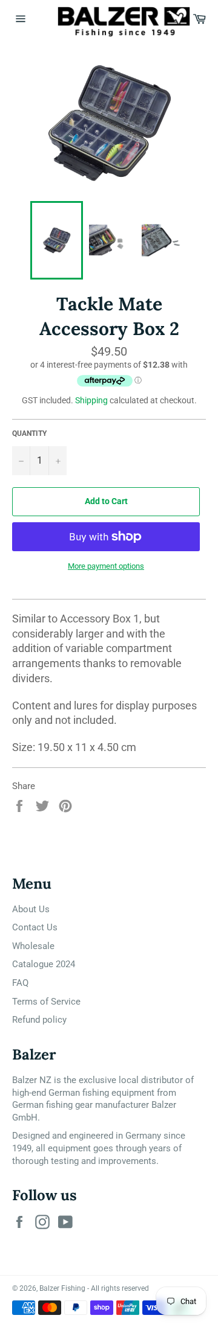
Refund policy (39, 1019)
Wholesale (33, 946)
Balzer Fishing (62, 1288)
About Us (31, 909)
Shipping (91, 400)
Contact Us (35, 927)
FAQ (20, 982)
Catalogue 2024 (43, 964)
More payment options (106, 566)
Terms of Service (46, 1001)
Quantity (29, 433)
